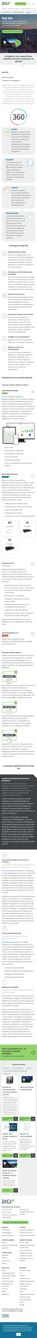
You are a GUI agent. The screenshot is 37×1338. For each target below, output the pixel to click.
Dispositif (9, 159)
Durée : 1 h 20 (10, 1144)
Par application (7, 1233)
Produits (22, 1227)
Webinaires (5, 1294)
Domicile (4, 9)
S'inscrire (5, 1289)
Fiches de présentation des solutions (15, 1071)
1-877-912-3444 (7, 1209)
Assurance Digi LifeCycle (9, 1245)
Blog (3, 1270)
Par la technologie (8, 1235)
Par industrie (6, 1230)
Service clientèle (12, 213)
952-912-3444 (6, 1212)
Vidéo (29, 1068)
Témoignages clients (8, 1273)
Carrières (22, 1276)
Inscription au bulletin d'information (15, 1222)
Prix (21, 1273)
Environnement (25, 1278)
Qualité (22, 1305)
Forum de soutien (25, 1250)
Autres (7, 1074)
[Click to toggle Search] (29, 4)
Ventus (4, 1263)
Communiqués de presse (25, 1301)
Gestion (14, 129)
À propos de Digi (25, 1270)
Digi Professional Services (10, 942)
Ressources (5, 1268)
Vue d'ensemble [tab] (8, 77)
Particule (5, 1258)
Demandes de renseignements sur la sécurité (27, 1211)
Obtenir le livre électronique (11, 31)
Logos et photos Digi (8, 1276)
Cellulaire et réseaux (26, 1233)
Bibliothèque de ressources (7, 1285)
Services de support (26, 1256)
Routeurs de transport (18, 12)
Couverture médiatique (27, 1294)
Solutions (5, 1227)
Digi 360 (28, 12)
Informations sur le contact (11, 1207)
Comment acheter (8, 1281)
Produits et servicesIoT (14, 9)
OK (18, 1334)
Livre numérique (17, 1068)
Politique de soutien (26, 1253)
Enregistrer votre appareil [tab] (11, 81)
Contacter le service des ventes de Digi (9, 1216)
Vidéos (4, 1292)
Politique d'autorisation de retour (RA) (27, 1246)
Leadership (23, 1289)
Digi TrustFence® (13, 873)
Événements (6, 1278)
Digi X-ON (5, 1248)
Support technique (26, 1240)
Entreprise (23, 1268)
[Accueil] (6, 3)
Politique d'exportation (27, 1281)
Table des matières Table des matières (15, 385)
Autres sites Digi (25, 1297)
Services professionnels (27, 1235)
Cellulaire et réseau (26, 9)
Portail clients (24, 1243)
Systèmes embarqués (27, 1230)
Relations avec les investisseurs (25, 1285)
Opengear (5, 1255)
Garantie (14, 187)
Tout (6, 1068)
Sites (21, 1292)
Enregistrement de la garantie (26, 1259)
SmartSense (6, 1260)
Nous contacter (21, 4)
